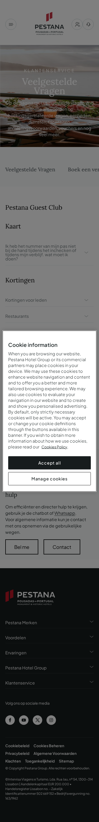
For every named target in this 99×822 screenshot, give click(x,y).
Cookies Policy (54, 446)
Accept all (49, 462)
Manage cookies (49, 478)
